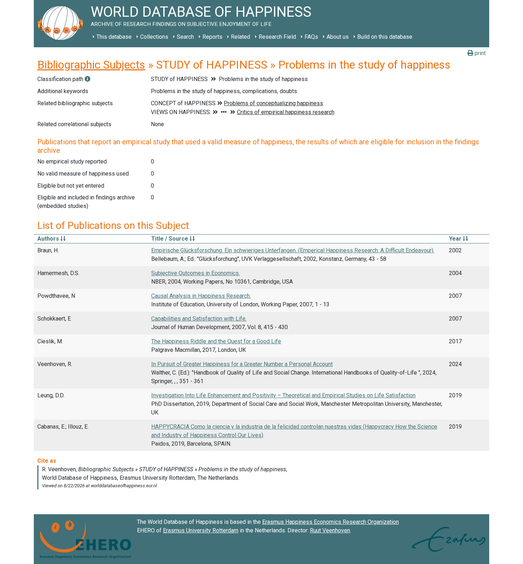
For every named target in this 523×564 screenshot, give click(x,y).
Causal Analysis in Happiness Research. (201, 295)
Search (185, 36)
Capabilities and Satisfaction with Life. (199, 318)
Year (456, 238)
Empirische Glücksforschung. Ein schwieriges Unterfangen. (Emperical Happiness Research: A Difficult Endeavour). (292, 250)
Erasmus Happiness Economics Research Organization (330, 522)
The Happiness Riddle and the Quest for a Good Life (216, 341)
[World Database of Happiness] (62, 23)
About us (338, 36)
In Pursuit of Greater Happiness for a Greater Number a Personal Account (242, 364)
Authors (48, 238)
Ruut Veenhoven (330, 530)
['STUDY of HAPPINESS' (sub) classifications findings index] (87, 79)
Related (240, 36)
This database (114, 36)
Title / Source (170, 238)
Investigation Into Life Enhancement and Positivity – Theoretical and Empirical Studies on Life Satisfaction (283, 395)
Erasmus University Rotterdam (200, 530)
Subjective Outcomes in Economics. (195, 273)
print (479, 53)
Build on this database (384, 36)
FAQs (311, 36)
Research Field (277, 36)
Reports (212, 36)
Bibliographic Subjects (91, 64)
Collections (154, 36)
